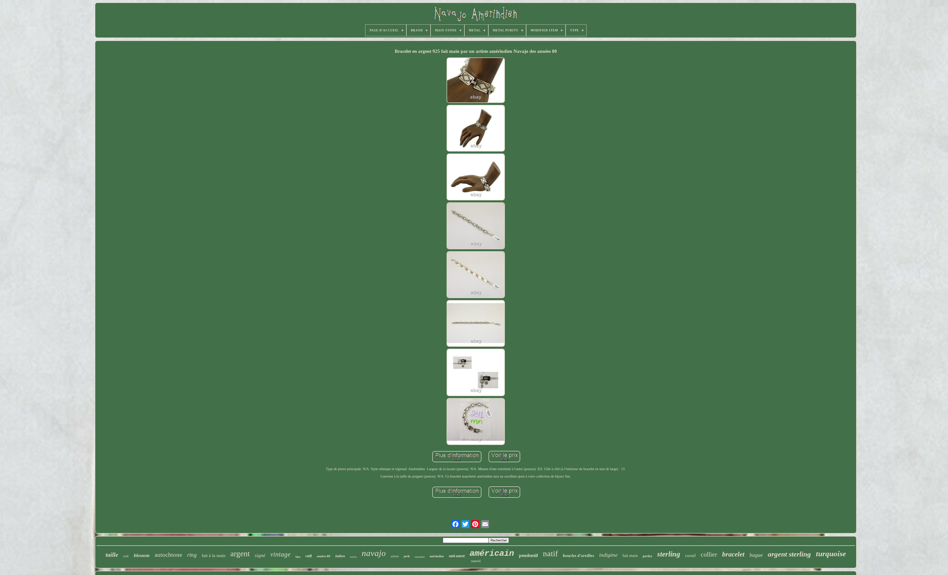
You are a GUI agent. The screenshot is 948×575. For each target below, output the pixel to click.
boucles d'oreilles (578, 555)
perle (407, 556)
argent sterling (789, 554)
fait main (630, 555)
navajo (374, 553)
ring (192, 555)
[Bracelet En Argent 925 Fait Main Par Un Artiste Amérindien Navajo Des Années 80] (476, 80)
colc (126, 556)
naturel (476, 561)
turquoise (831, 553)
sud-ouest (457, 556)
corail (690, 555)
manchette (420, 557)
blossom (142, 555)
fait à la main (213, 555)
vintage (280, 554)
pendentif (528, 555)
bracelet (733, 554)
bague (756, 555)
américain (492, 553)
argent (240, 553)
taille (112, 555)
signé (260, 555)
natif (550, 553)
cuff (308, 556)
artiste (395, 556)
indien (340, 556)
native (353, 556)
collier (709, 554)
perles (647, 556)
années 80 (323, 556)
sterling (668, 554)
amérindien (437, 556)
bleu (298, 556)
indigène (608, 555)
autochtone (168, 554)
